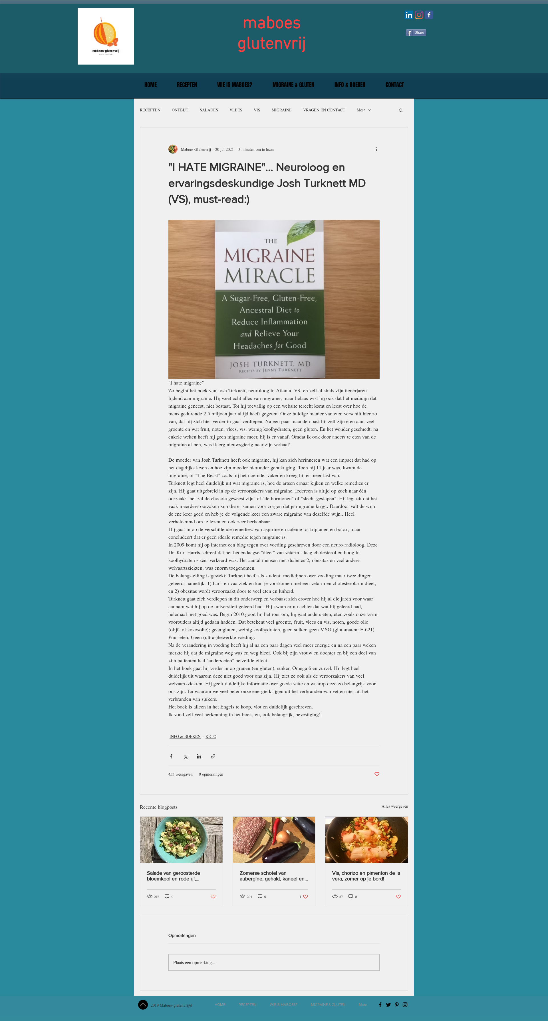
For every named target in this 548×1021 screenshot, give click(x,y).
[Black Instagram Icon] (405, 1005)
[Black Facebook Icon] (380, 1005)
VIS (257, 110)
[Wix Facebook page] (429, 15)
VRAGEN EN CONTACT (324, 110)
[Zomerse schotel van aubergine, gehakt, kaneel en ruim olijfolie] (274, 840)
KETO (211, 736)
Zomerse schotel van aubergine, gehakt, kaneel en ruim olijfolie (272, 876)
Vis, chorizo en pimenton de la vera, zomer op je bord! (366, 876)
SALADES (209, 110)
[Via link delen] (213, 756)
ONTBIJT (180, 110)
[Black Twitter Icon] (388, 1005)
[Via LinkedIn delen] (199, 756)
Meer (361, 110)
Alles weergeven (395, 806)
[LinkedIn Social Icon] (409, 15)
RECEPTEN (150, 110)
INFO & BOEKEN (185, 736)
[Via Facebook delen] (171, 756)
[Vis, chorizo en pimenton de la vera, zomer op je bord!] (366, 840)
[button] (187, 85)
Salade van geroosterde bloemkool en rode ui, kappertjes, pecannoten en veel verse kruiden (176, 876)
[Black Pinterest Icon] (397, 1005)
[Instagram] (419, 15)
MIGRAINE (282, 110)
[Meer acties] (376, 149)
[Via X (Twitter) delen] (185, 756)
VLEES (235, 110)
